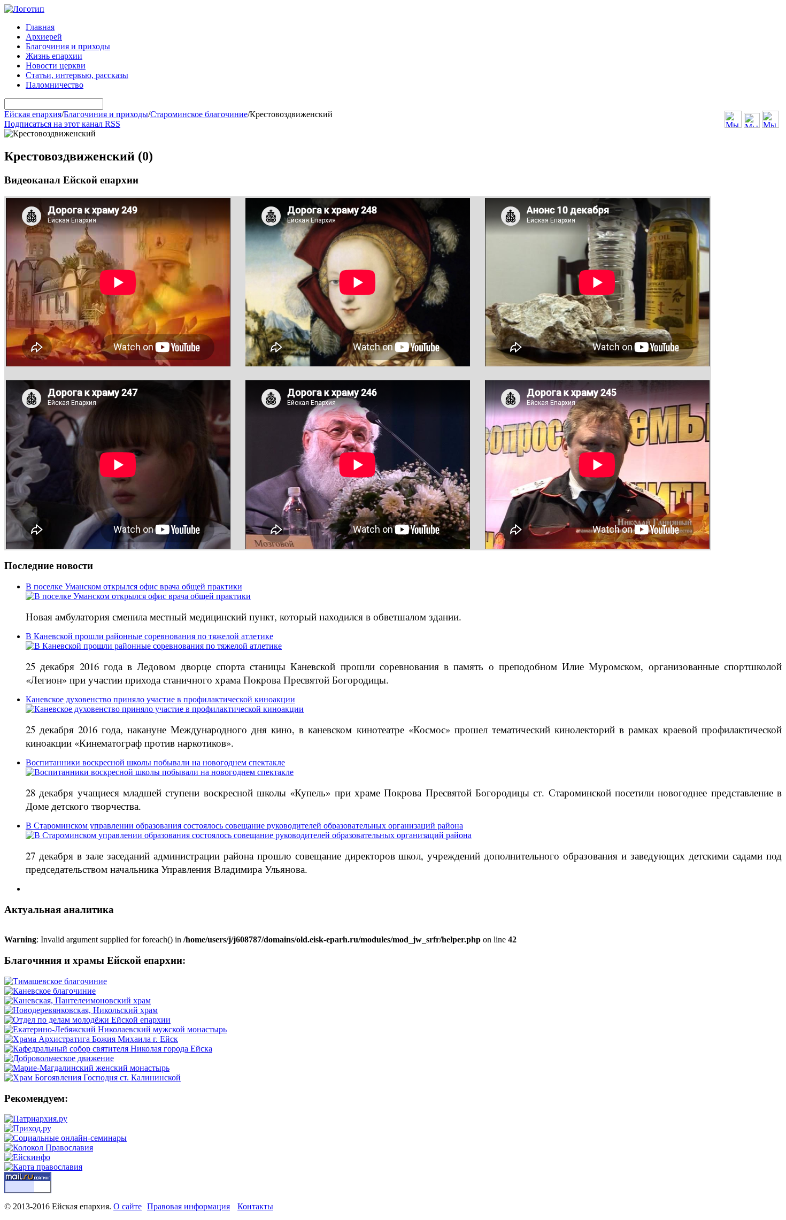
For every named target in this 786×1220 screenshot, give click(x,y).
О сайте (127, 1206)
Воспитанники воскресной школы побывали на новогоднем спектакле (155, 762)
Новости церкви (56, 65)
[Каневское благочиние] (50, 990)
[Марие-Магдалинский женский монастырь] (86, 1067)
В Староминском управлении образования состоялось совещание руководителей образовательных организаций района (244, 825)
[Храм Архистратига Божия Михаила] (91, 1038)
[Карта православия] (43, 1166)
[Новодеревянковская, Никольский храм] (81, 1010)
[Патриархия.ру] (35, 1118)
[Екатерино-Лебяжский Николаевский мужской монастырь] (115, 1029)
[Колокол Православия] (48, 1147)
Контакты (255, 1206)
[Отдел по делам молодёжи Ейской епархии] (87, 1019)
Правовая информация (188, 1206)
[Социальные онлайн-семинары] (65, 1137)
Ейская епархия (32, 114)
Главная (40, 27)
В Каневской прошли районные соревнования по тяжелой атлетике (149, 636)
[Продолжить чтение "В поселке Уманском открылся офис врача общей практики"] (138, 596)
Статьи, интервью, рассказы (77, 75)
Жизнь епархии (54, 55)
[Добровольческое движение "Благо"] (59, 1058)
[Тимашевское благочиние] (55, 981)
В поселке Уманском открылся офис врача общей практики (134, 586)
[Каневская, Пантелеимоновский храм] (77, 1000)
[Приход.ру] (27, 1128)
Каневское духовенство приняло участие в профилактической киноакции (160, 699)
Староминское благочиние (199, 114)
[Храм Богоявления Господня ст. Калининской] (92, 1077)
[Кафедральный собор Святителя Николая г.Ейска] (108, 1048)
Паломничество (54, 84)
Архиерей (44, 36)
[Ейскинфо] (27, 1157)
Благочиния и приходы (68, 46)
